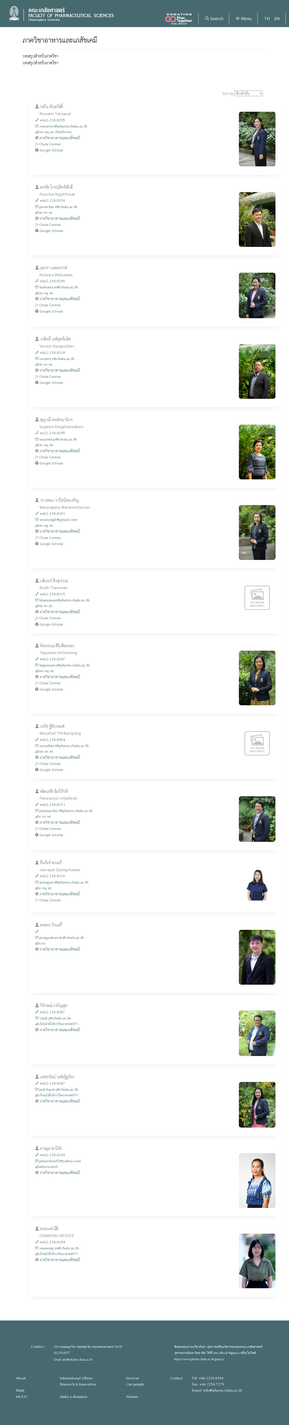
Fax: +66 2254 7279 (208, 1384)
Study (20, 1390)
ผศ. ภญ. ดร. (46, 671)
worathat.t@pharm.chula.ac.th (64, 746)
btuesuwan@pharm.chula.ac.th (64, 600)
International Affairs (76, 1378)
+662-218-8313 (52, 805)
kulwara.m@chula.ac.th (59, 287)
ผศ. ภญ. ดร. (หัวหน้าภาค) (55, 132)
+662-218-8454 (52, 740)
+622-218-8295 (52, 433)
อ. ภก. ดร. (45, 816)
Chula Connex (50, 144)
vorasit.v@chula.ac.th (57, 359)
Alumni (132, 1397)
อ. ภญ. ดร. (45, 888)
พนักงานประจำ (48, 1167)
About (21, 1378)
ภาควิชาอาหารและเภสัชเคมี (60, 137)
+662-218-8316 (52, 876)
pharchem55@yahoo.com (60, 1161)
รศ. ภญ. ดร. (46, 293)
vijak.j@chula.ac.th (55, 1018)
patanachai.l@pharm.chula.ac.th (66, 811)
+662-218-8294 (52, 1242)
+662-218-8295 (52, 120)
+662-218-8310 (52, 200)
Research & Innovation (78, 1384)
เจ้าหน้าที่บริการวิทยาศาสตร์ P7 (58, 1024)
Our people (135, 1384)
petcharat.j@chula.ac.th (59, 1089)
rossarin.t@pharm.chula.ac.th (63, 126)
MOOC (22, 1397)
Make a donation (73, 1397)
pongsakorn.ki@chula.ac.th (62, 937)
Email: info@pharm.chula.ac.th (73, 1360)
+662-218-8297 (52, 659)
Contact (176, 1378)
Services (132, 1378)
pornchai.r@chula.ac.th (58, 207)
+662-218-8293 (52, 513)
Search (216, 18)
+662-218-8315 (52, 594)
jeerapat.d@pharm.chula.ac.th (64, 882)
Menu (246, 18)
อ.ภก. (42, 943)
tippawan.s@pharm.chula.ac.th (65, 665)
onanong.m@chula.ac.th (59, 1248)
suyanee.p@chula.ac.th (58, 439)
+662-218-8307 (52, 1012)
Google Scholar (51, 150)
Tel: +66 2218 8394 (207, 1378)
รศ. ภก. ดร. (46, 212)
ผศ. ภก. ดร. (46, 751)
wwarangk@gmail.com (58, 520)
